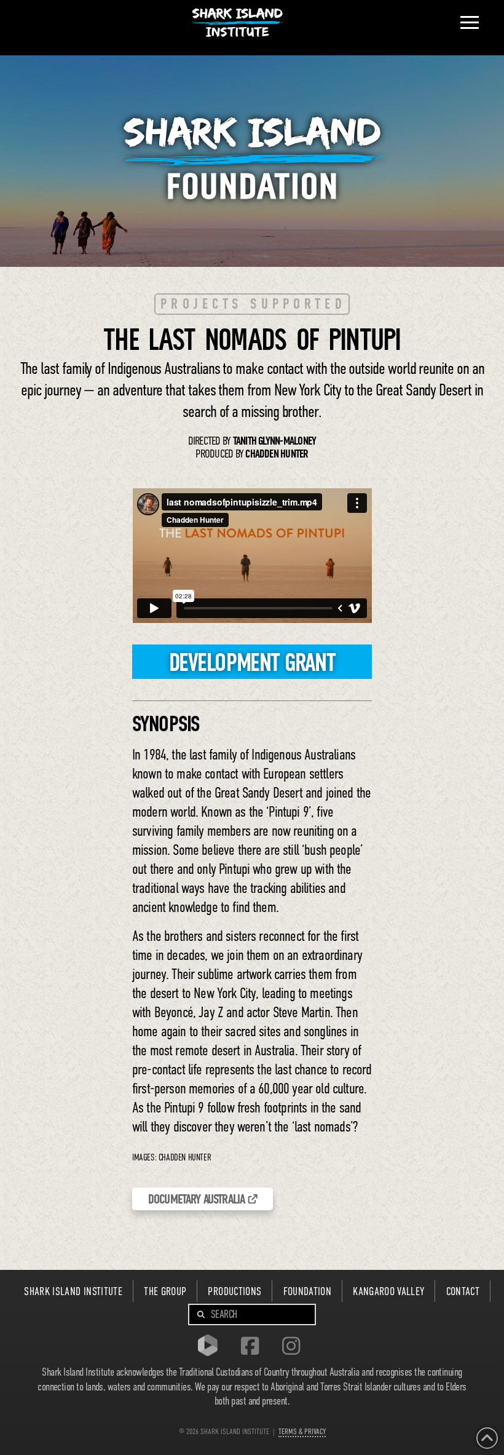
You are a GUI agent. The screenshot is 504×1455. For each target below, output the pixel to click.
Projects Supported (253, 304)
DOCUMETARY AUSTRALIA (196, 1199)
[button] (469, 23)
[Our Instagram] (294, 1347)
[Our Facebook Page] (253, 1347)
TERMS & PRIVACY (302, 1431)
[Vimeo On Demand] (211, 1347)
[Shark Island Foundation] (252, 158)
